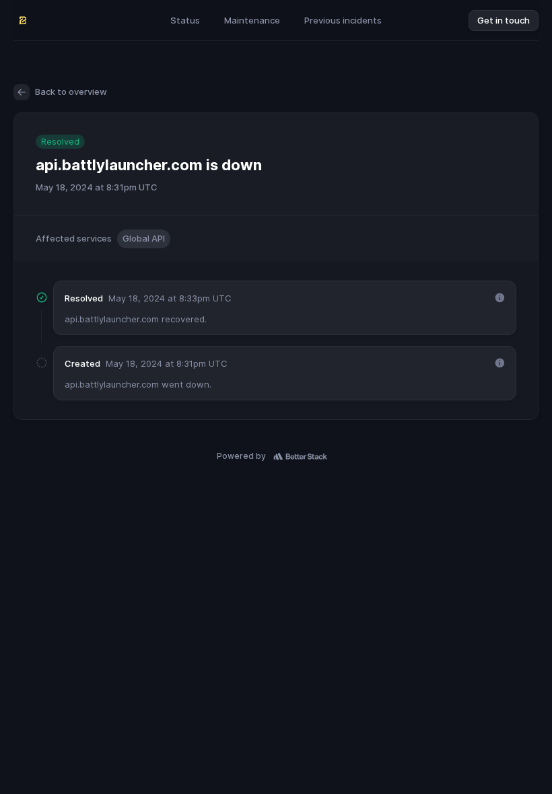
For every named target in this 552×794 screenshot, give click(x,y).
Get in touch (503, 20)
